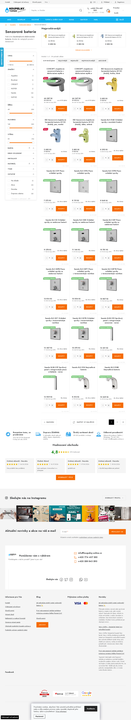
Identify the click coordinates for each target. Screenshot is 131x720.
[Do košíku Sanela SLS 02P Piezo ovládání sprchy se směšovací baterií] (117, 258)
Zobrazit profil (113, 498)
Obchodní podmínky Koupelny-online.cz (18, 626)
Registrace (120, 2)
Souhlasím (91, 709)
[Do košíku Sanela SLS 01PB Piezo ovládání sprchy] (117, 208)
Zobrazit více (65, 477)
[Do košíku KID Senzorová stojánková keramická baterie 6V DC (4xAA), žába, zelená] (89, 159)
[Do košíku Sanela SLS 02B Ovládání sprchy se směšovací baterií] (89, 258)
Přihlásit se (117, 532)
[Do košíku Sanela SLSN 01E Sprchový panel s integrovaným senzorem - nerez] (117, 356)
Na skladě (22, 180)
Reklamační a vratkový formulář (15, 618)
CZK (94, 2)
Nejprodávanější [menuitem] (88, 61)
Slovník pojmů (36, 2)
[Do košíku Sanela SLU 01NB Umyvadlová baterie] (117, 405)
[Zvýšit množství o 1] (52, 109)
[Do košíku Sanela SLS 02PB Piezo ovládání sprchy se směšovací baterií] (61, 307)
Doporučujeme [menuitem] (49, 61)
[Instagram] (71, 579)
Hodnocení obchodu (65, 445)
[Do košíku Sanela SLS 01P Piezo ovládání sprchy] (61, 208)
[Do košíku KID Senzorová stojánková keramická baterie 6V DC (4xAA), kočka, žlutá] (117, 108)
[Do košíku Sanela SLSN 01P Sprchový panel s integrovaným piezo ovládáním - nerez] (61, 405)
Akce (22, 185)
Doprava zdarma (22, 193)
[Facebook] (61, 579)
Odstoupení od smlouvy (21, 2)
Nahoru (50, 422)
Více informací (61, 711)
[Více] (120, 20)
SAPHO (22, 97)
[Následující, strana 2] (117, 422)
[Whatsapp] (81, 579)
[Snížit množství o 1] (47, 109)
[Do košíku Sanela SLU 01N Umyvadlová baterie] (89, 405)
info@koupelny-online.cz (90, 553)
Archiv (42, 625)
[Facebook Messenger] (76, 579)
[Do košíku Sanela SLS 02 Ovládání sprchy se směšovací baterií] (61, 258)
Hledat (81, 10)
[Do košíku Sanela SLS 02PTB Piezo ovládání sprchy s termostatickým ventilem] (117, 307)
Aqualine (22, 76)
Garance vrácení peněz (12, 622)
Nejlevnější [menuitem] (62, 61)
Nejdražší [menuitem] (74, 61)
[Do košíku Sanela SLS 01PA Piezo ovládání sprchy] (89, 208)
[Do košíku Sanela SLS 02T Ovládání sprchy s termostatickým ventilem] (61, 356)
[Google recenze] (87, 693)
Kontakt (7, 2)
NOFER (22, 88)
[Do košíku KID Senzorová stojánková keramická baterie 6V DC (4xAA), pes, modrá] (61, 159)
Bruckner (22, 80)
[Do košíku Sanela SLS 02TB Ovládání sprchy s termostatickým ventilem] (89, 356)
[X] (66, 579)
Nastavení (39, 716)
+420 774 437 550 (96, 9)
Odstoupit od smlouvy (10, 717)
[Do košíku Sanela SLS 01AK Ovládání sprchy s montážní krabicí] (117, 157)
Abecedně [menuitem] (102, 61)
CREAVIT (22, 84)
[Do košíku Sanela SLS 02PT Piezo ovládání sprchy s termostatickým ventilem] (89, 307)
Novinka (22, 189)
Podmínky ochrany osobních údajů (16, 630)
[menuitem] (10, 20)
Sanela (22, 93)
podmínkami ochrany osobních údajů (91, 537)
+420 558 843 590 (87, 561)
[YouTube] (86, 579)
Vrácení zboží (9, 614)
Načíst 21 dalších (85, 422)
